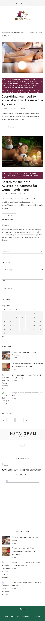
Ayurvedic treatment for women (24, 83)
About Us (15, 616)
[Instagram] (19, 3)
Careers (25, 616)
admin (6, 108)
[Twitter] (24, 3)
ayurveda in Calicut (11, 79)
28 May (13, 108)
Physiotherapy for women (21, 88)
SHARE (22, 108)
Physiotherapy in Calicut (13, 90)
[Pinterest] (13, 420)
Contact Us (36, 616)
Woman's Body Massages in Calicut (25, 92)
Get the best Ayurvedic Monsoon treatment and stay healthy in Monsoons (24, 551)
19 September (16, 194)
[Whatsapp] (26, 3)
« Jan (4, 336)
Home (6, 616)
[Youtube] (29, 3)
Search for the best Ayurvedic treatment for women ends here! (19, 186)
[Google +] (16, 3)
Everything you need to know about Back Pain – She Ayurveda (22, 100)
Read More (9, 127)
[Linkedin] (21, 3)
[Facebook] (14, 3)
